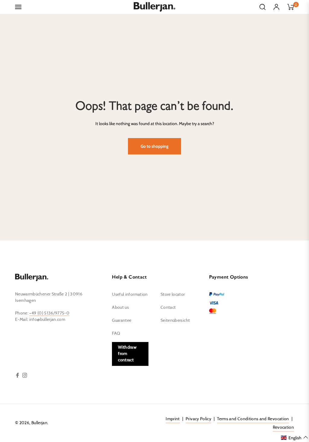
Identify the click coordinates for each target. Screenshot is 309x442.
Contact (168, 307)
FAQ (116, 333)
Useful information (130, 294)
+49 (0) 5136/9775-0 (49, 313)
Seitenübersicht (175, 320)
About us (120, 307)
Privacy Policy (198, 419)
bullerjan (39, 423)
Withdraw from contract (127, 353)
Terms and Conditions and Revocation (253, 419)
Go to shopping (154, 146)
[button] (294, 437)
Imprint (173, 419)
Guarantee (121, 320)
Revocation (283, 427)
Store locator (173, 294)
